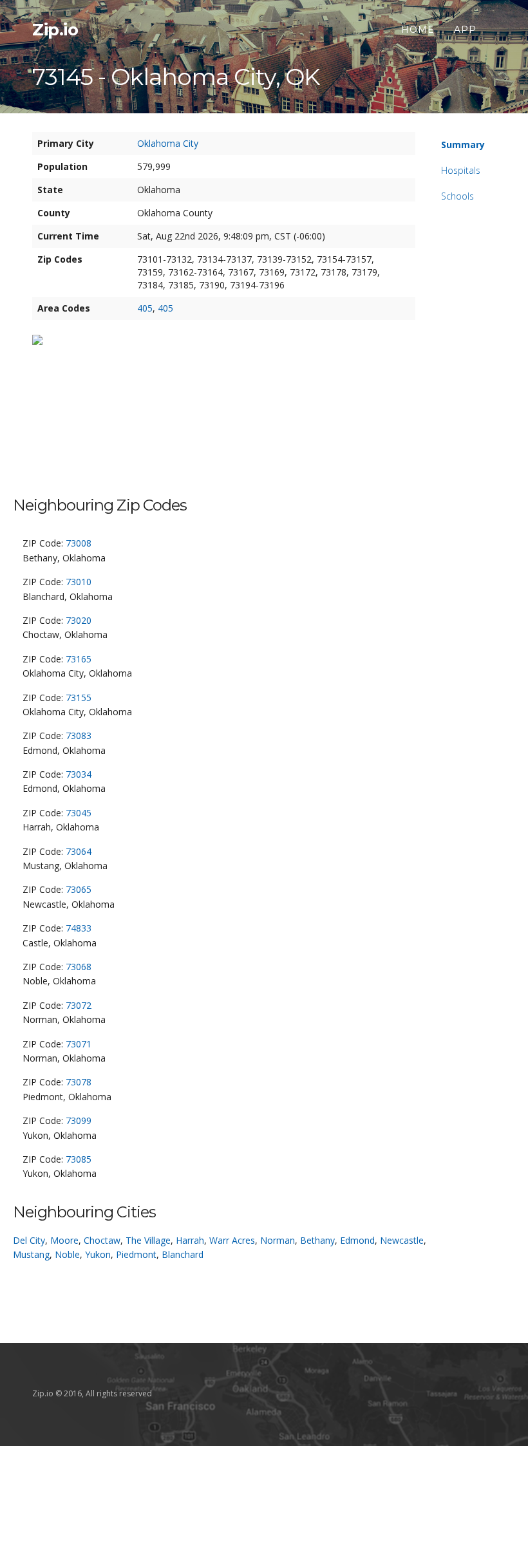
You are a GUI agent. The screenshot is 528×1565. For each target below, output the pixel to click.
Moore (64, 1240)
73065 (78, 889)
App (465, 29)
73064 (78, 851)
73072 (78, 1005)
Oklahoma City (167, 143)
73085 (78, 1159)
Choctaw (102, 1240)
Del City (29, 1240)
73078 (78, 1082)
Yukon (98, 1254)
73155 (78, 697)
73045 (78, 813)
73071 (78, 1044)
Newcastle (402, 1240)
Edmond (357, 1240)
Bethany (317, 1240)
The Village (148, 1240)
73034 (78, 774)
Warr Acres (232, 1240)
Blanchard (182, 1254)
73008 (78, 543)
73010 (78, 582)
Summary (463, 144)
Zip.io (55, 29)
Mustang (31, 1254)
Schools (457, 196)
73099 (78, 1120)
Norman (277, 1240)
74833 (78, 928)
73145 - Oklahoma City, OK (175, 76)
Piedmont (136, 1254)
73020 (78, 620)
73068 (78, 967)
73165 (78, 659)
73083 (78, 735)
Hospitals (460, 170)
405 (145, 308)
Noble (67, 1254)
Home (418, 29)
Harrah (190, 1240)
